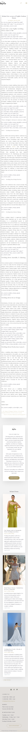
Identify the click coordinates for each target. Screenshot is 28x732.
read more (7, 550)
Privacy (26, 730)
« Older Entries (7, 680)
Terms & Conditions (21, 730)
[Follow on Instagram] (11, 689)
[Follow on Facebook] (14, 689)
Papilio (11, 20)
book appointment (14, 725)
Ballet (13, 146)
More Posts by (14, 477)
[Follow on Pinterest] (17, 689)
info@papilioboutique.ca (8, 701)
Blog (13, 533)
